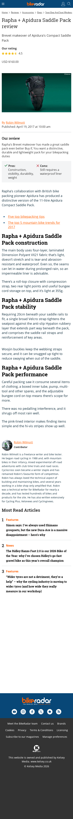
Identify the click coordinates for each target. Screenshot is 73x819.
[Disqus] (36, 648)
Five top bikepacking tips (26, 216)
